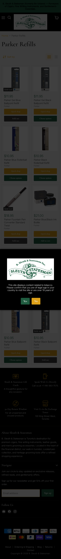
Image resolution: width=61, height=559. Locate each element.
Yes (25, 301)
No (36, 301)
